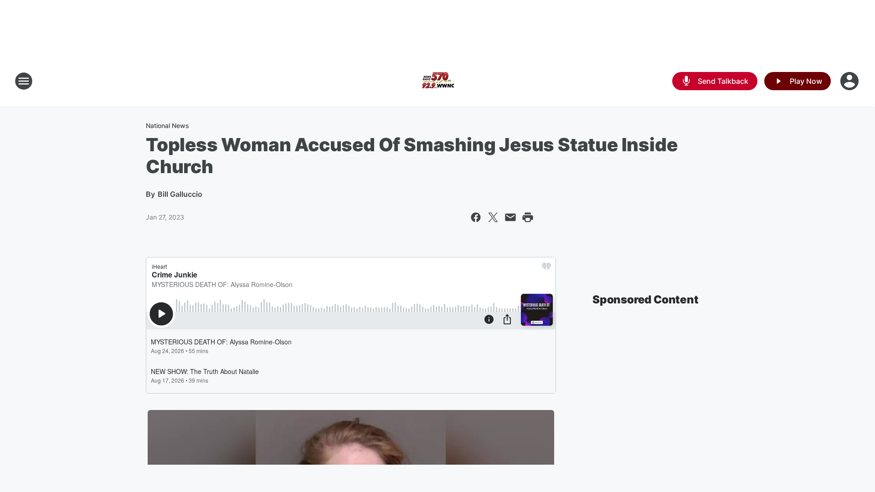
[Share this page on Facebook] (475, 217)
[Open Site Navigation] (24, 81)
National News (167, 125)
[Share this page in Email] (510, 217)
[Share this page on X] (493, 217)
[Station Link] (437, 81)
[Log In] (850, 81)
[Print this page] (527, 217)
